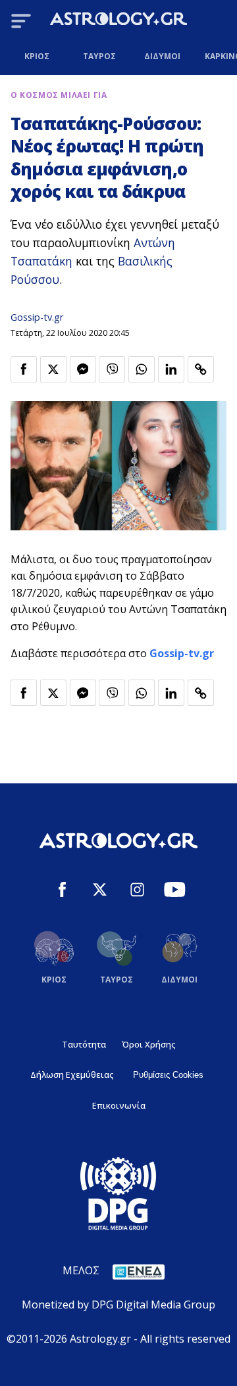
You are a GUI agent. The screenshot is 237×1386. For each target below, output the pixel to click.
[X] (100, 891)
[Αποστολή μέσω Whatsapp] (141, 369)
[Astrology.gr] (118, 21)
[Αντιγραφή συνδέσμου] (201, 369)
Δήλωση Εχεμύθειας (71, 1074)
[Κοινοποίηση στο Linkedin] (171, 369)
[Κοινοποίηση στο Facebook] (24, 369)
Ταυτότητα (84, 1044)
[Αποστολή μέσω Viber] (112, 369)
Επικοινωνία (118, 1105)
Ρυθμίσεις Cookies (168, 1075)
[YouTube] (175, 891)
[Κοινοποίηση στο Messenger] (83, 369)
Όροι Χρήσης (148, 1044)
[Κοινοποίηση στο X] (53, 369)
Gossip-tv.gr (37, 317)
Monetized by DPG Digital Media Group (118, 1304)
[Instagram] (137, 891)
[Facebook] (62, 891)
